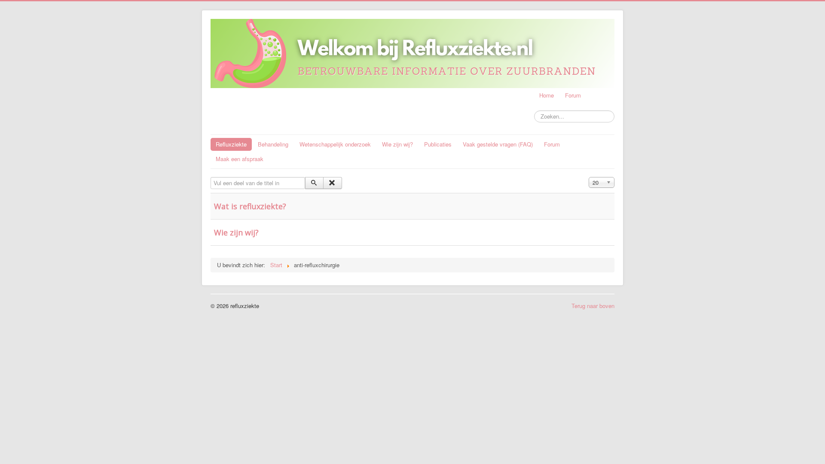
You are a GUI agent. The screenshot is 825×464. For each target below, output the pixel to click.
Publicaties (438, 144)
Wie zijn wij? (397, 144)
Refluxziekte (231, 144)
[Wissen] (332, 183)
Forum (573, 95)
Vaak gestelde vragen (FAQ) (498, 144)
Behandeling (273, 144)
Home (546, 95)
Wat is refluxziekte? (250, 206)
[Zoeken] (314, 183)
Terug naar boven (592, 306)
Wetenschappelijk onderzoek (335, 144)
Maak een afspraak (239, 159)
